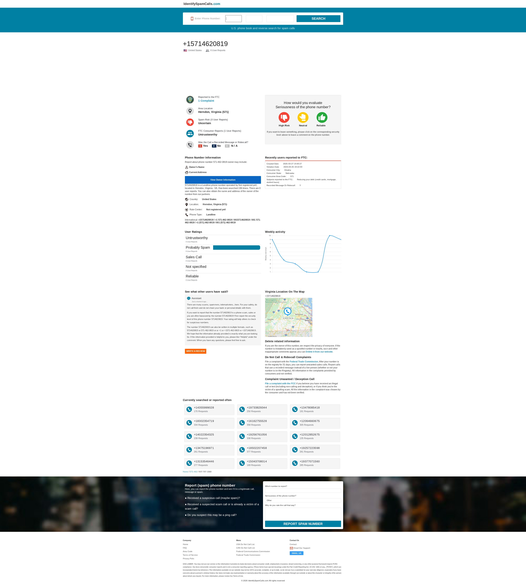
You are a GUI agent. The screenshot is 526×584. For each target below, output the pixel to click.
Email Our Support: (302, 548)
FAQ (185, 548)
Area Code (187, 551)
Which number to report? (276, 486)
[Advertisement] (263, 74)
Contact (293, 544)
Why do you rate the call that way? (280, 505)
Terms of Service (190, 555)
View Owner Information (222, 180)
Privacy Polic (188, 558)
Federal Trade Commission (248, 555)
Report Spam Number (303, 524)
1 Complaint (206, 100)
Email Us (296, 553)
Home (185, 472)
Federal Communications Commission (253, 551)
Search (318, 18)
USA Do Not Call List (245, 544)
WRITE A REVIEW (195, 351)
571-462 (193, 472)
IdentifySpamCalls (202, 4)
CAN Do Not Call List (245, 548)
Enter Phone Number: (207, 18)
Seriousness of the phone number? (280, 496)
